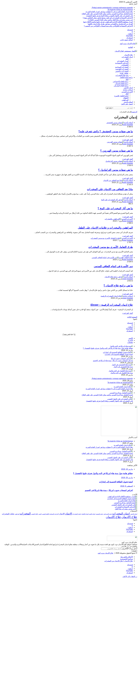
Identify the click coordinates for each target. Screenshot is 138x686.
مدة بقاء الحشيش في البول (123, 367)
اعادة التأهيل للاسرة (121, 96)
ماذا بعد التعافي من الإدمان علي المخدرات (110, 189)
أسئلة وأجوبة (128, 102)
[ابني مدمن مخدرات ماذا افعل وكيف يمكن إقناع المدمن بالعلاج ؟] (126, 509)
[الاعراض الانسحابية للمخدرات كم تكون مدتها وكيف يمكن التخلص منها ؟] (126, 507)
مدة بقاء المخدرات (122, 75)
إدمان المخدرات (121, 513)
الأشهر (130, 338)
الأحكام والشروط (127, 557)
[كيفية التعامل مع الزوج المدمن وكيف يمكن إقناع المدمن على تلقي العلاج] (121, 393)
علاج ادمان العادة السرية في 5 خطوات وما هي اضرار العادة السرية (109, 12)
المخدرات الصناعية (122, 67)
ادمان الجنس (128, 88)
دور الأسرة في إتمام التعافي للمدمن (113, 266)
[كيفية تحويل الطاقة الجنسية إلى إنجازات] (118, 352)
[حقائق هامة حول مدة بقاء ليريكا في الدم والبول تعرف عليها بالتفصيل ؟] (121, 346)
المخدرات (25, 513)
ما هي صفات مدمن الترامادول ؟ (115, 169)
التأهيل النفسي (45, 514)
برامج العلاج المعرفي (121, 86)
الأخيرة (130, 340)
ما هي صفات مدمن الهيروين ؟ (116, 150)
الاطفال (126, 98)
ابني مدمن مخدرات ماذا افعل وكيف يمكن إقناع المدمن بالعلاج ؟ (110, 20)
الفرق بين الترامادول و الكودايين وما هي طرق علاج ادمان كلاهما (110, 24)
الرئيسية (134, 112)
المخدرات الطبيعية (122, 69)
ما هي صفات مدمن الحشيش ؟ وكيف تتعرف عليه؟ (105, 131)
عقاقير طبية (124, 73)
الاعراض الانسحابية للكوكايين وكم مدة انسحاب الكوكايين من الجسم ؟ (108, 26)
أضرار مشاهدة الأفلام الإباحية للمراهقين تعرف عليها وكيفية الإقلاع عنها (108, 22)
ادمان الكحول (85, 514)
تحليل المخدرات (8, 514)
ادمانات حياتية (128, 90)
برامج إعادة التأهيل (126, 77)
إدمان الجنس (133, 514)
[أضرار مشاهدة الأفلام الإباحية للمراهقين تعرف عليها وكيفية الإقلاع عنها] (122, 496)
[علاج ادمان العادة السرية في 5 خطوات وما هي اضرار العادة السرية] (123, 387)
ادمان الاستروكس (107, 514)
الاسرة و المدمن (127, 92)
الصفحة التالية (132, 317)
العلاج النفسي (34, 514)
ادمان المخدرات (127, 57)
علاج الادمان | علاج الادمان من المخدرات (118, 561)
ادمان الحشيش (99, 514)
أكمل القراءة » (127, 140)
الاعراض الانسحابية (122, 63)
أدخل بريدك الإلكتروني (129, 548)
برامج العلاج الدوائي (122, 83)
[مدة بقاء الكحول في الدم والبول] (121, 371)
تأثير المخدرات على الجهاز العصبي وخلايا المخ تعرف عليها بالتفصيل (109, 16)
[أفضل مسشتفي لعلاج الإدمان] (126, 51)
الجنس (40, 514)
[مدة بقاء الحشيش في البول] (122, 365)
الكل (127, 59)
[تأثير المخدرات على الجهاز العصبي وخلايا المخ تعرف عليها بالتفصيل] (120, 399)
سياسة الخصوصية (126, 559)
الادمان (62, 514)
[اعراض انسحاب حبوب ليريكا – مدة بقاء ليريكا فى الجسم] (122, 358)
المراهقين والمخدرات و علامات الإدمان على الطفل (105, 227)
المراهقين (125, 100)
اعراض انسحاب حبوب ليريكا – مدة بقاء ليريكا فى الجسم (113, 360)
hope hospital (127, 125)
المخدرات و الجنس (122, 71)
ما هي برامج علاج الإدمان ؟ (118, 285)
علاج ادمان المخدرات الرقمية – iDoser (111, 304)
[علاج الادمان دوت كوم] (128, 43)
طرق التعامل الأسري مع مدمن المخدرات (110, 246)
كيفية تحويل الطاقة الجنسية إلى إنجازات (119, 354)
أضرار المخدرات (123, 61)
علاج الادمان (128, 55)
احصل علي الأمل (127, 104)
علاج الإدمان (129, 517)
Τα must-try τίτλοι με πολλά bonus (120, 9)
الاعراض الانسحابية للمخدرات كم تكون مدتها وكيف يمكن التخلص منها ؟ (108, 18)
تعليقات (130, 342)
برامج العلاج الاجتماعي (121, 81)
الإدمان (68, 513)
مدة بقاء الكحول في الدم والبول (121, 373)
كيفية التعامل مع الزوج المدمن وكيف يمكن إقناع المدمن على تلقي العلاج (107, 14)
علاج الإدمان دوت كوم (105, 553)
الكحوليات (125, 65)
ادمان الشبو (92, 514)
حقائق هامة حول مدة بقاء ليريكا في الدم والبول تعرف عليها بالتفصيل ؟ (108, 348)
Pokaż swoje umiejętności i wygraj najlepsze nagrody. (112, 8)
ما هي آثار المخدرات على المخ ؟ (115, 208)
